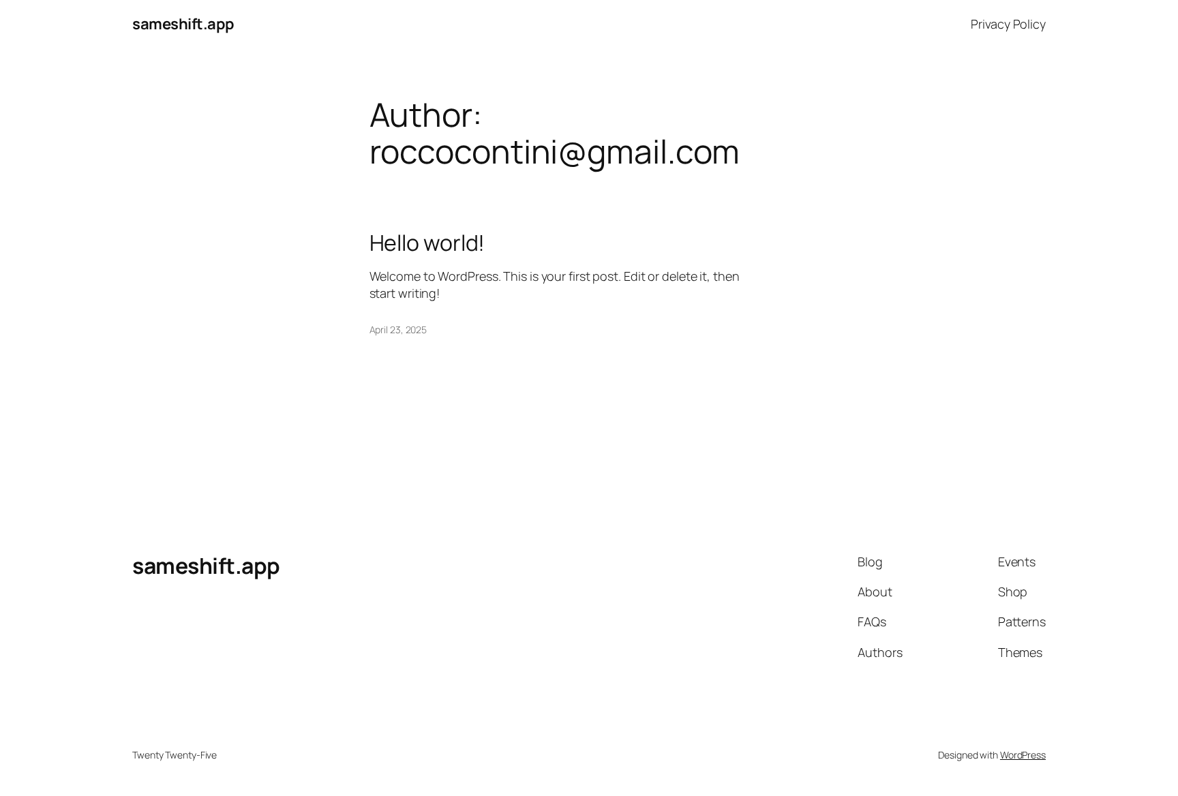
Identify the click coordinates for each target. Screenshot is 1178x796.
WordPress (1023, 754)
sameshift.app (183, 24)
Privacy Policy (1008, 24)
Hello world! (427, 242)
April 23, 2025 (398, 329)
